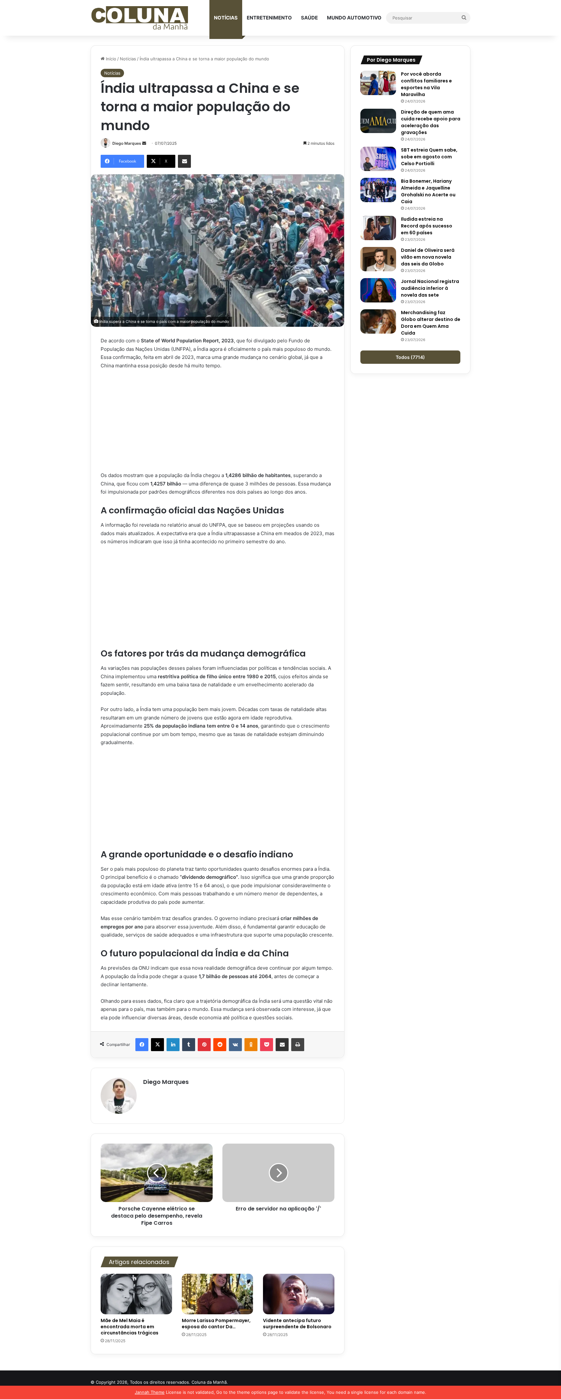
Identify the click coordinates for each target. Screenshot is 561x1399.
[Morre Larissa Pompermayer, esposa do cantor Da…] (217, 1294)
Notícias (226, 18)
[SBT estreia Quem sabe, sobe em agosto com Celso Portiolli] (378, 159)
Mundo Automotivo (354, 18)
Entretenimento (269, 18)
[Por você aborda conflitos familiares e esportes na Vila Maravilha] (378, 83)
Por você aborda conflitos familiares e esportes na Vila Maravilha (426, 84)
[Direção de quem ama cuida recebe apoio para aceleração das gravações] (378, 121)
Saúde (309, 18)
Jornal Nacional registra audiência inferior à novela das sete (430, 288)
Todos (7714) (410, 357)
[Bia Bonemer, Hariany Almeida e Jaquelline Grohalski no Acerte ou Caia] (378, 190)
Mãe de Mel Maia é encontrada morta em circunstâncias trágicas (129, 1326)
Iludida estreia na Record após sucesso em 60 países (426, 226)
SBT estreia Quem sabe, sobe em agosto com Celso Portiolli (429, 157)
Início (110, 58)
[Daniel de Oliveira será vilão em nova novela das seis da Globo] (378, 259)
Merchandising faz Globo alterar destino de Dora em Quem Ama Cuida (430, 322)
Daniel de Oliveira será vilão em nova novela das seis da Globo (428, 257)
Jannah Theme (150, 1392)
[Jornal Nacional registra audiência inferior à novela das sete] (378, 290)
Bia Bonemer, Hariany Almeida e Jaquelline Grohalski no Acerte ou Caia (428, 191)
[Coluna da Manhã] (139, 18)
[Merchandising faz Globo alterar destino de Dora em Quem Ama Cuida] (378, 321)
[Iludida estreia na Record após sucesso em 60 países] (378, 228)
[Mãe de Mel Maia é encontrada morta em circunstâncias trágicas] (136, 1294)
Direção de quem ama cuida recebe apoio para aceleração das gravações (430, 122)
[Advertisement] (217, 423)
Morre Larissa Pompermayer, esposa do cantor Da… (216, 1323)
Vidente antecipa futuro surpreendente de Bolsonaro (297, 1323)
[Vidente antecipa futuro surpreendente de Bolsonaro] (298, 1294)
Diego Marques (126, 143)
